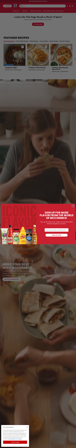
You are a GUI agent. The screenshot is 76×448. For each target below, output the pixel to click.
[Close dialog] (73, 206)
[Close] (27, 427)
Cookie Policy (11, 439)
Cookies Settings (15, 442)
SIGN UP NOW (56, 235)
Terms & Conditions (18, 439)
